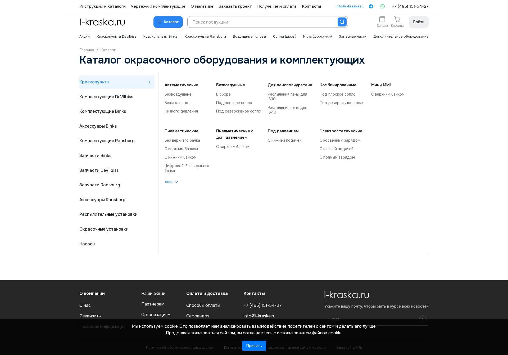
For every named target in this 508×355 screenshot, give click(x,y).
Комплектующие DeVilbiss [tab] (106, 97)
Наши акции (153, 293)
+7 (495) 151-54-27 (410, 6)
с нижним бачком (181, 157)
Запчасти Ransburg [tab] (99, 185)
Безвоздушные (230, 85)
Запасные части (352, 36)
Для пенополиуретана (290, 85)
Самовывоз (197, 316)
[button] (168, 22)
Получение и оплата (277, 6)
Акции (84, 36)
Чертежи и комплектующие (158, 6)
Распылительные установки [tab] (108, 214)
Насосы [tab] (87, 244)
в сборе (223, 94)
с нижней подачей (285, 140)
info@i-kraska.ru (350, 6)
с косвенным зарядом (340, 140)
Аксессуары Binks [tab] (98, 126)
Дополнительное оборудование (401, 36)
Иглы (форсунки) (317, 36)
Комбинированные (338, 85)
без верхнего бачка (182, 140)
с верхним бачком (388, 94)
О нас (85, 305)
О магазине (202, 6)
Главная (86, 50)
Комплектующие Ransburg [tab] (107, 140)
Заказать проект (235, 6)
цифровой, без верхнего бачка (187, 168)
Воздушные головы (249, 36)
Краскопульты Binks (160, 36)
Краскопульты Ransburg (205, 36)
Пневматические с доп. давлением (234, 134)
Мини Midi (381, 85)
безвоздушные (178, 94)
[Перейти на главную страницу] (346, 294)
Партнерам (152, 304)
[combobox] (267, 22)
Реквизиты (90, 316)
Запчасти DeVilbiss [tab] (99, 170)
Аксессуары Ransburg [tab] (102, 200)
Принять (254, 345)
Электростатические (341, 131)
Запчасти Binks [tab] (95, 155)
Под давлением (283, 131)
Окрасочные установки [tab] (104, 229)
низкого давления (181, 111)
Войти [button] (418, 22)
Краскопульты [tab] (94, 82)
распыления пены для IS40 (287, 110)
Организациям (155, 314)
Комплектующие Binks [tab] (102, 111)
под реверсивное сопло (238, 111)
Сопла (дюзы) (284, 36)
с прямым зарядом (337, 157)
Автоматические (181, 85)
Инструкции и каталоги (102, 6)
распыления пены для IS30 (287, 96)
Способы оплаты (203, 305)
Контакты (311, 6)
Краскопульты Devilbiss (117, 36)
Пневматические (181, 131)
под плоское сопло (234, 102)
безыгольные (176, 102)
